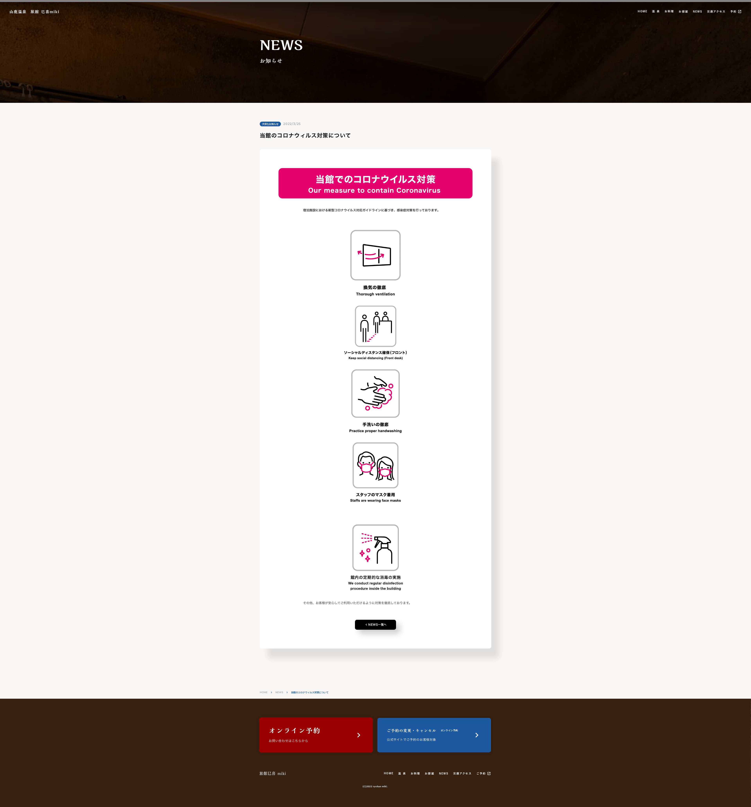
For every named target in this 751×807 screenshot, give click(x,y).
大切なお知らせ (270, 123)
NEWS (697, 12)
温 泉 (656, 11)
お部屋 (683, 12)
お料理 (669, 11)
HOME (642, 11)
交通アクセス (716, 12)
